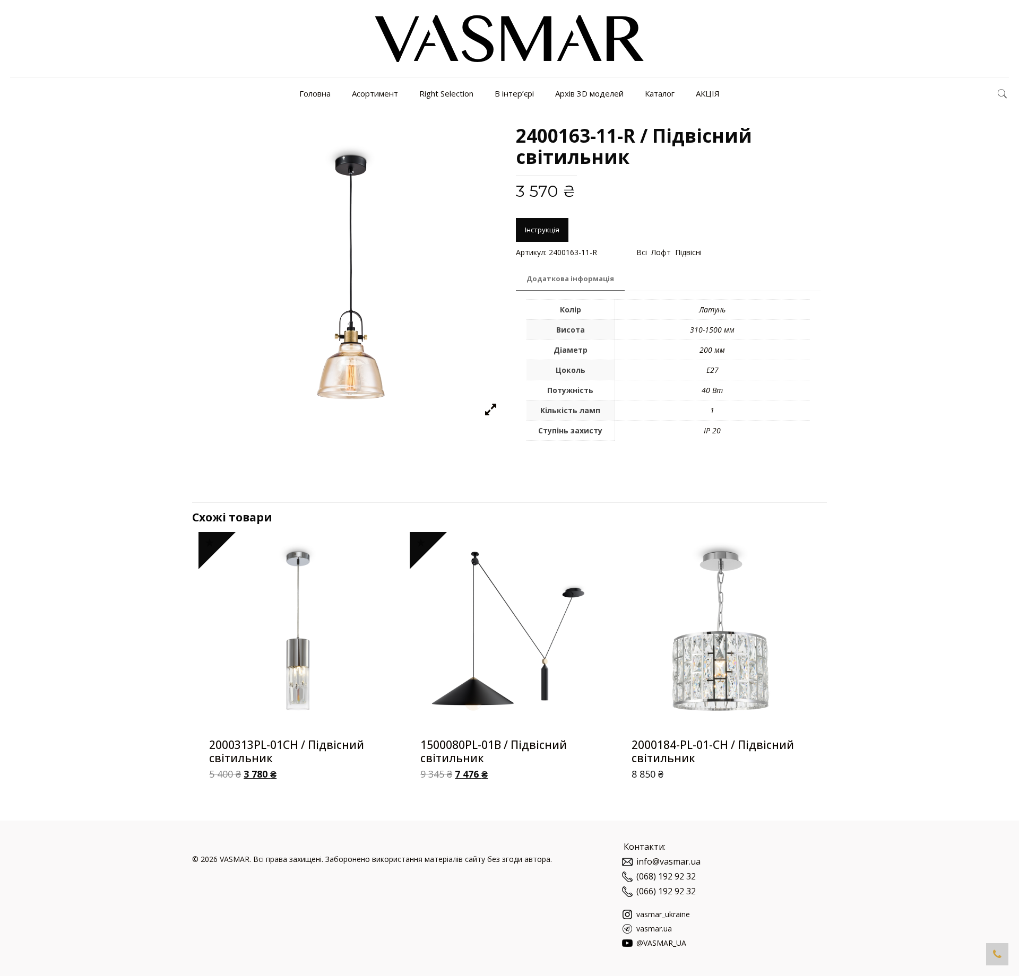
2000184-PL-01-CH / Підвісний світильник (713, 751)
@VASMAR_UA (660, 943)
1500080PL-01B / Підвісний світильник (493, 751)
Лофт (661, 252)
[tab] (570, 279)
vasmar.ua (653, 928)
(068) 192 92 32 (666, 876)
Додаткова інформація (570, 278)
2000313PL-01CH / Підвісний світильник (286, 751)
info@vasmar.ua (668, 861)
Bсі (641, 252)
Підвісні (688, 252)
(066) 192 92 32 (666, 891)
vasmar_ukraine (662, 914)
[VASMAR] (509, 38)
